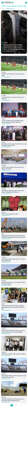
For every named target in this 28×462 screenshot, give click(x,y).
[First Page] (7, 405)
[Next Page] (18, 405)
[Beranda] (7, 2)
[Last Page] (20, 405)
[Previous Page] (9, 405)
